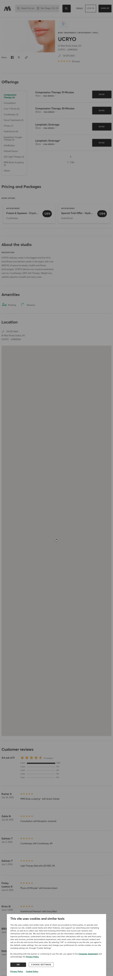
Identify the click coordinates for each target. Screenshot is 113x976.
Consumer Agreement (88, 954)
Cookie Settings (41, 965)
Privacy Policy (32, 957)
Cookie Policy (32, 972)
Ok (18, 965)
